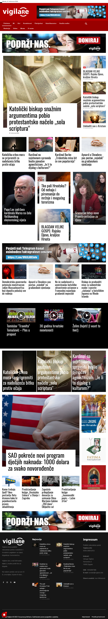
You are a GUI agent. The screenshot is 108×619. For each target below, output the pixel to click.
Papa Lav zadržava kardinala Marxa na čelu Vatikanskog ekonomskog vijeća (17, 214)
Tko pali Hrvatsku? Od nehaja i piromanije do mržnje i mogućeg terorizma (53, 194)
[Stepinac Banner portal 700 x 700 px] (94, 491)
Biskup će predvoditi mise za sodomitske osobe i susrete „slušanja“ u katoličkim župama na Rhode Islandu (93, 289)
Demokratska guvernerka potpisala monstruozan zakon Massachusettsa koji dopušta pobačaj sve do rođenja (14, 287)
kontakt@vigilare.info (96, 572)
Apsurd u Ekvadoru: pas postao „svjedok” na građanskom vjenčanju (92, 159)
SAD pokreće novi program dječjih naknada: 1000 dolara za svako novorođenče (38, 461)
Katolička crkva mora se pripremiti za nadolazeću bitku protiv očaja (13, 159)
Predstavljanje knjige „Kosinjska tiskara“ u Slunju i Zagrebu (30, 493)
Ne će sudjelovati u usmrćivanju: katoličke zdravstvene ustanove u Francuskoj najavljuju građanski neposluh (66, 287)
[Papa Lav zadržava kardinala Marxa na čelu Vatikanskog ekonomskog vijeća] (18, 198)
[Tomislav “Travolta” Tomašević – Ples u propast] (21, 315)
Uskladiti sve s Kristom (94, 126)
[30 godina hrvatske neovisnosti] (54, 315)
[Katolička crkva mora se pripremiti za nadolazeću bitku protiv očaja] (14, 144)
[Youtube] (14, 582)
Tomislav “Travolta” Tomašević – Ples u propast (18, 329)
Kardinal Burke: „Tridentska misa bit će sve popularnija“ (66, 157)
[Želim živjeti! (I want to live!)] (87, 315)
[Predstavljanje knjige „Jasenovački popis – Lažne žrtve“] (70, 481)
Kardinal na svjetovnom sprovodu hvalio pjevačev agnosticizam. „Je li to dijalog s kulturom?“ (40, 161)
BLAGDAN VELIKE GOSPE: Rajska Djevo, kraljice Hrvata (93, 74)
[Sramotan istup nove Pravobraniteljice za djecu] (89, 198)
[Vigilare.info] (17, 12)
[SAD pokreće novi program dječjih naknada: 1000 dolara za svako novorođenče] (40, 431)
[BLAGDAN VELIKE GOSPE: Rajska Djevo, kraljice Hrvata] (94, 62)
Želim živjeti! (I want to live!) (86, 327)
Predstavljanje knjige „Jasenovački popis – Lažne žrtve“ (69, 495)
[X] (10, 582)
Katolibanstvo (87, 93)
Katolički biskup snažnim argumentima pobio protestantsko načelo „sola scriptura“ (37, 118)
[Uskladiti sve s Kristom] (94, 117)
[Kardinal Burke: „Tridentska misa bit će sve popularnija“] (67, 144)
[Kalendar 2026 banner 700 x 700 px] (94, 414)
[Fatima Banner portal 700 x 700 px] (94, 464)
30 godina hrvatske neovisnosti (51, 327)
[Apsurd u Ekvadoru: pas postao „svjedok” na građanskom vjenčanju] (94, 144)
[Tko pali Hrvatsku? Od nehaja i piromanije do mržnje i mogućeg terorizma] (35, 585)
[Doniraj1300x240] (54, 54)
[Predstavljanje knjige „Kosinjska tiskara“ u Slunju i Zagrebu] (31, 481)
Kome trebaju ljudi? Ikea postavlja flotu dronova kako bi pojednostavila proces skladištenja (9, 498)
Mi (84, 67)
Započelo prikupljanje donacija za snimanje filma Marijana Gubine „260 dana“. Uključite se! (50, 498)
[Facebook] (3, 582)
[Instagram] (7, 582)
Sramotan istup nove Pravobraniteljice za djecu (87, 216)
